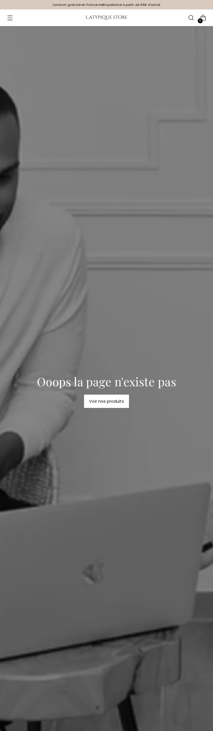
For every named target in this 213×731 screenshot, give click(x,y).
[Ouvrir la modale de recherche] (191, 18)
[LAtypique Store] (106, 18)
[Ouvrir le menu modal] (10, 18)
